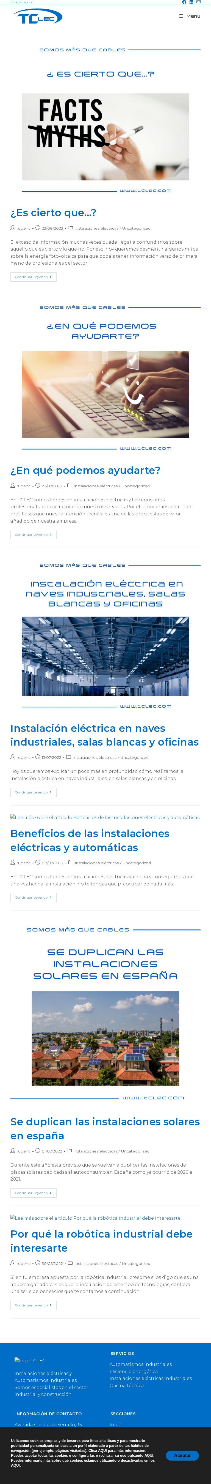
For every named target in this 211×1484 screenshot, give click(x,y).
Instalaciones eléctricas (96, 228)
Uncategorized (136, 228)
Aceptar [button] (182, 1455)
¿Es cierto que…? (53, 212)
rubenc (23, 228)
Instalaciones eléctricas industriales (151, 1378)
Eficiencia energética (134, 1371)
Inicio (116, 1424)
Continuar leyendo (36, 278)
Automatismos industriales (141, 1364)
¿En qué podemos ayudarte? (85, 470)
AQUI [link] (102, 1450)
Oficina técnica (127, 1385)
